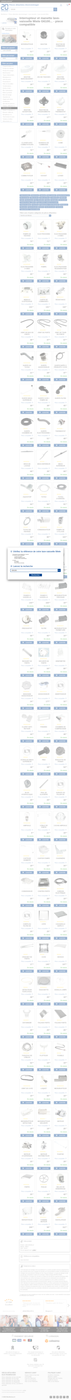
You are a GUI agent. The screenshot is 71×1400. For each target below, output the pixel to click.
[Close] (61, 549)
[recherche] (59, 570)
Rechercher (35, 575)
